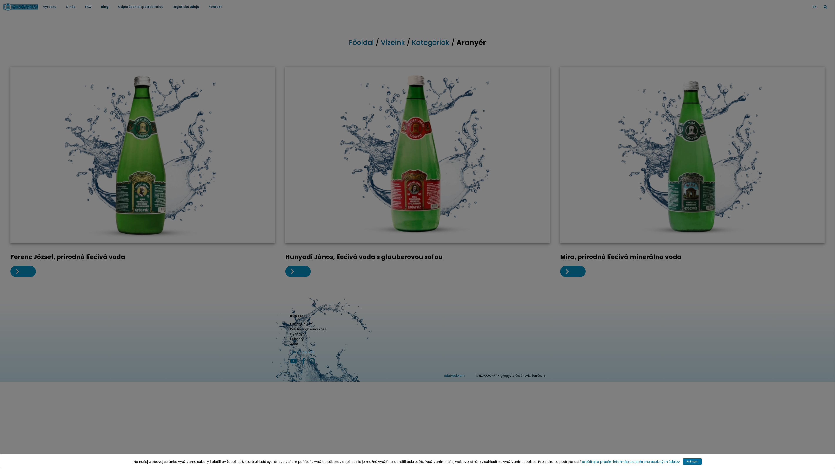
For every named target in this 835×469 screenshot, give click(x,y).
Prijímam (692, 461)
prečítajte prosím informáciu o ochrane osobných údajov (631, 461)
